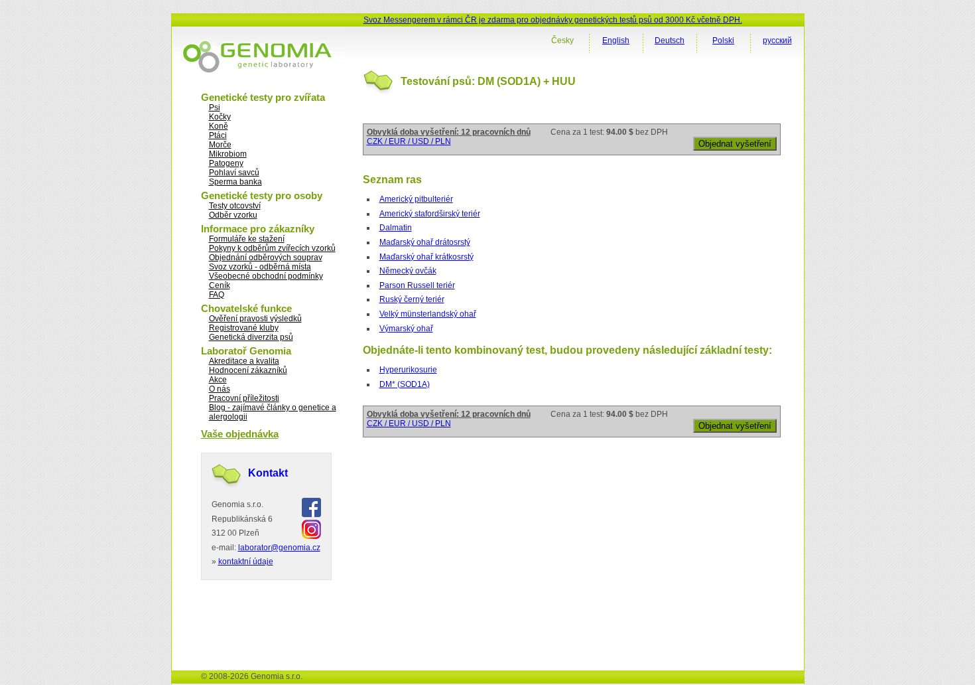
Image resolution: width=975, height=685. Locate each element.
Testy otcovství (235, 205)
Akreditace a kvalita (244, 361)
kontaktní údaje (245, 561)
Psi (214, 107)
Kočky (220, 116)
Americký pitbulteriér (416, 199)
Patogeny (226, 163)
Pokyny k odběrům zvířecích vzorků (272, 248)
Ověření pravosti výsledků (255, 318)
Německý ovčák (407, 270)
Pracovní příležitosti (244, 398)
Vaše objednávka (240, 433)
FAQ (216, 294)
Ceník (219, 285)
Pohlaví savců (234, 172)
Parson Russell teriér (417, 285)
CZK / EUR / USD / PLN (409, 141)
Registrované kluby (244, 328)
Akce (218, 379)
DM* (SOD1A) (404, 384)
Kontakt (268, 473)
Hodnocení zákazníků (248, 370)
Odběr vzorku (233, 215)
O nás (219, 389)
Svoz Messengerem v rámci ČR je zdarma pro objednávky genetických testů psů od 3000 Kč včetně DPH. (552, 20)
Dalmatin (395, 227)
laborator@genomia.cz (279, 547)
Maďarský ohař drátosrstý (424, 242)
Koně (218, 126)
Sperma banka (235, 182)
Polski (723, 40)
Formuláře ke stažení (247, 239)
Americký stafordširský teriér (429, 213)
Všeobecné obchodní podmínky (266, 276)
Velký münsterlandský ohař (427, 314)
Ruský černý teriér (411, 299)
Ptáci (218, 135)
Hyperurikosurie (408, 369)
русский (777, 40)
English (615, 40)
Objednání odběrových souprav (265, 257)
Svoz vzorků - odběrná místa (260, 266)
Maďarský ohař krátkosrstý (426, 257)
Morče (220, 144)
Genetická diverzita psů (251, 337)
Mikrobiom (228, 154)
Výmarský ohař (406, 328)
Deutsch (669, 40)
